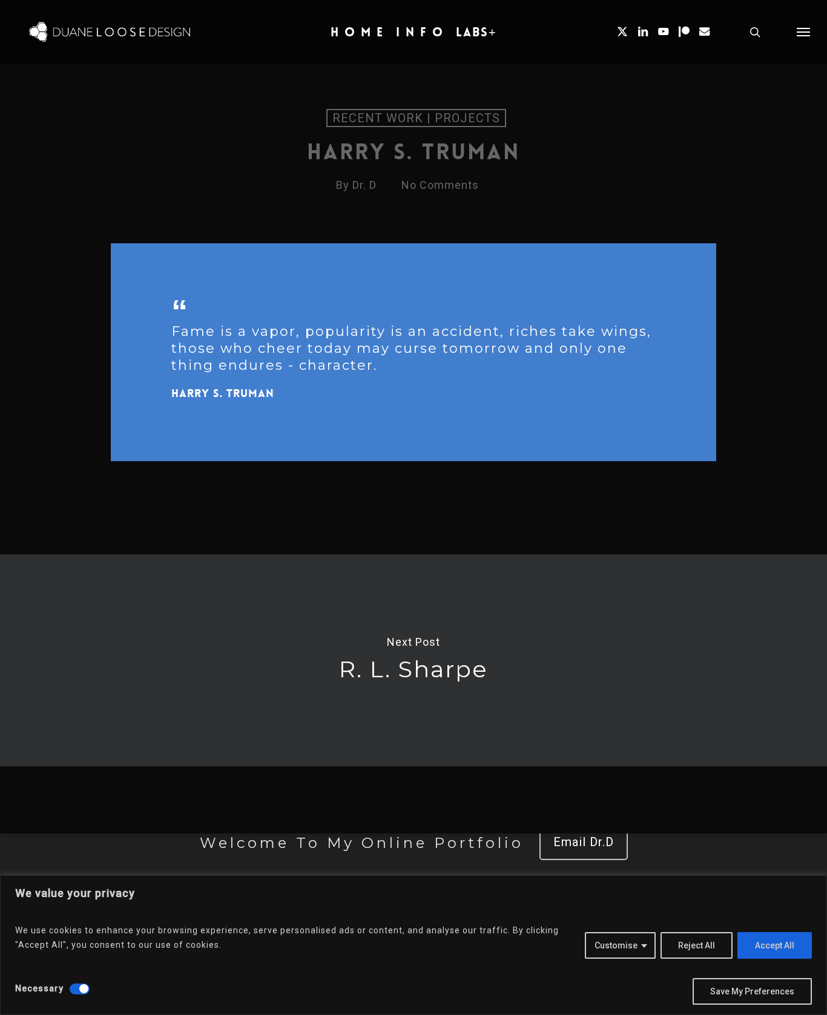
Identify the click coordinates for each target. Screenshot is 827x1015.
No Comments (440, 185)
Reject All (696, 945)
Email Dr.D (583, 842)
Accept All (774, 945)
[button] (803, 32)
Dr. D (364, 185)
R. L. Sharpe (413, 660)
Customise (616, 945)
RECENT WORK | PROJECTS (416, 118)
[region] (413, 945)
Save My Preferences (752, 991)
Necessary (39, 988)
